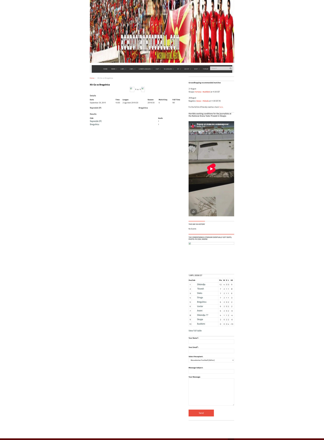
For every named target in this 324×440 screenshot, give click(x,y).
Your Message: (194, 376)
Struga (200, 297)
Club (193, 280)
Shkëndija (201, 284)
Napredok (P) (96, 121)
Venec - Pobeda (202, 100)
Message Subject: (196, 367)
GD (232, 280)
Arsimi (199, 310)
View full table (195, 330)
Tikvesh (200, 288)
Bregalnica (94, 124)
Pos (190, 280)
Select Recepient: (196, 356)
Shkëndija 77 (202, 315)
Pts (220, 280)
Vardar (200, 306)
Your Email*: (193, 347)
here (221, 107)
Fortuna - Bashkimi (202, 91)
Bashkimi (201, 323)
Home (92, 78)
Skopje (200, 319)
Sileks (199, 293)
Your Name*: (194, 338)
